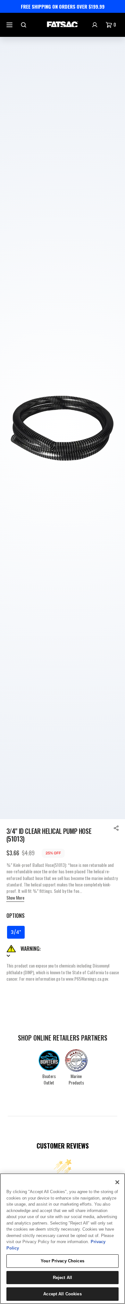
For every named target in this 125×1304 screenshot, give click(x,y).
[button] (116, 828)
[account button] (95, 25)
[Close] (117, 1182)
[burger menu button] (10, 25)
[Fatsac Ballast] (62, 25)
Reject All (62, 1277)
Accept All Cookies (62, 1294)
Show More (15, 897)
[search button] (24, 25)
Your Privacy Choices (62, 1260)
